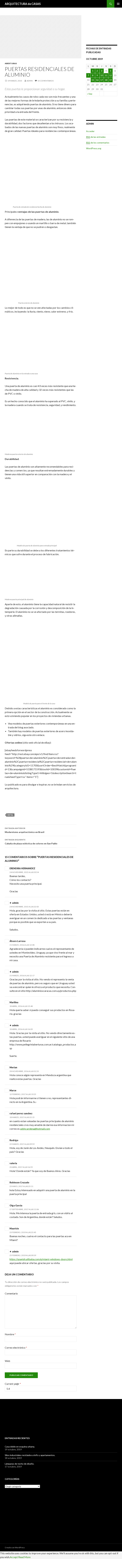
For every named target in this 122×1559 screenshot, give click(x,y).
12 (110, 75)
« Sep (89, 93)
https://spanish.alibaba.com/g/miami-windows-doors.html (41, 1259)
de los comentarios (97, 142)
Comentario (11, 1293)
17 (101, 80)
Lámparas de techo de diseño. (19, 1463)
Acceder (90, 131)
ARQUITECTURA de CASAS (23, 4)
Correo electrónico (16, 1347)
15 (93, 80)
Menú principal (118, 4)
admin (30, 81)
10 (101, 75)
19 (110, 80)
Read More (24, 1557)
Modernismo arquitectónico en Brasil (24, 830)
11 (106, 75)
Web (7, 1360)
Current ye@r (13, 1383)
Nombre (10, 1334)
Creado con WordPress (15, 1547)
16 (97, 80)
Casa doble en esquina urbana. (20, 1446)
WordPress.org (93, 148)
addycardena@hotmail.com (35, 1128)
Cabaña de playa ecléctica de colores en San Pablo (31, 841)
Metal (10, 815)
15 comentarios (45, 81)
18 (106, 80)
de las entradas (96, 137)
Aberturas (11, 63)
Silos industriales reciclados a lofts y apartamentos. (30, 1455)
